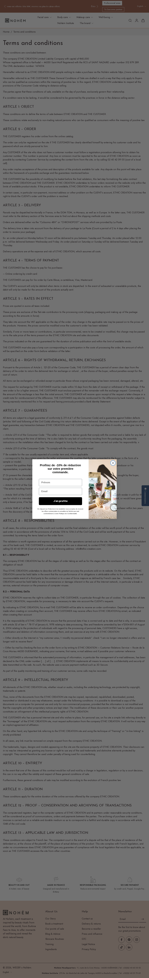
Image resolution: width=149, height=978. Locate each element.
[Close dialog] (113, 463)
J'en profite (60, 501)
